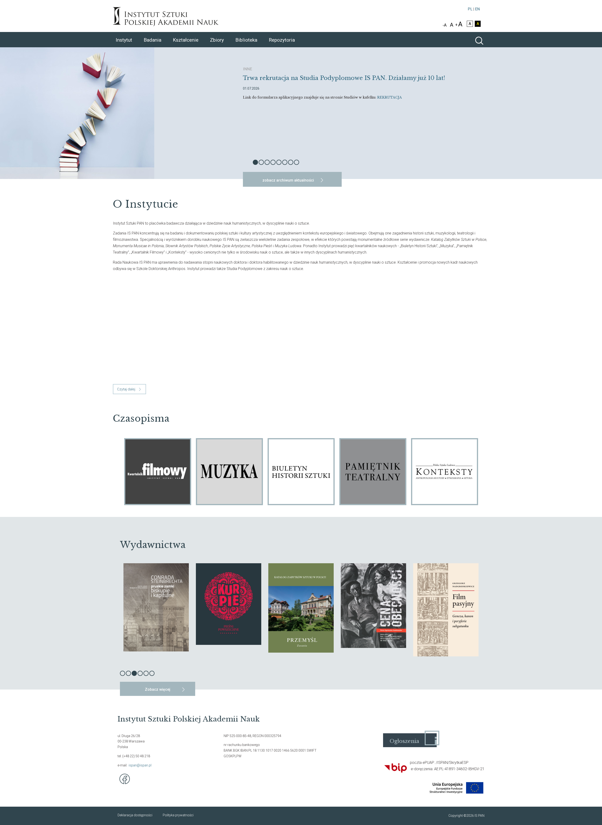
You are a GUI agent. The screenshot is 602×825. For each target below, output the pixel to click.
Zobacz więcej (157, 689)
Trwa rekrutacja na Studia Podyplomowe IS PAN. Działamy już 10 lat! (344, 78)
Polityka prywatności (178, 815)
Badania (152, 40)
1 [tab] (255, 162)
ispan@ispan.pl (140, 765)
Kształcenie (185, 40)
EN (477, 9)
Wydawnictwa (153, 544)
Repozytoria (282, 40)
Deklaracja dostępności (135, 815)
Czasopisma (141, 418)
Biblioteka (246, 40)
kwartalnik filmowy (157, 471)
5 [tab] (278, 162)
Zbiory (217, 40)
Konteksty (444, 471)
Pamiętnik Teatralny (373, 471)
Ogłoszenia (404, 741)
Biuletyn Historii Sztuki (301, 471)
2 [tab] (261, 162)
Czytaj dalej (126, 389)
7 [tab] (290, 162)
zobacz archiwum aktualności (288, 180)
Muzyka (229, 471)
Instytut (124, 40)
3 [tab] (267, 162)
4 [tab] (273, 162)
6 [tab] (284, 162)
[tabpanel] (301, 113)
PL (470, 9)
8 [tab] (296, 162)
